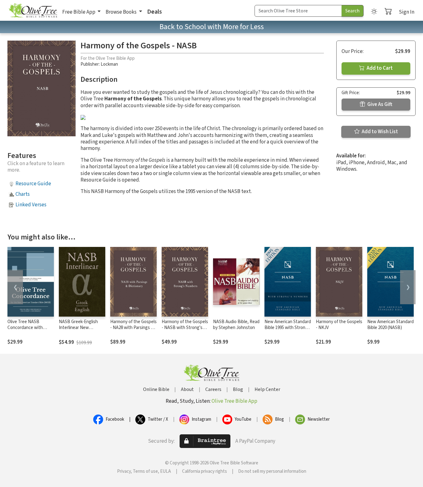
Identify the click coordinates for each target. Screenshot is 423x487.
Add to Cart (379, 68)
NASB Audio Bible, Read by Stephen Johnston (236, 324)
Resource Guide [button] (33, 183)
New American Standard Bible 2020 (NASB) (390, 324)
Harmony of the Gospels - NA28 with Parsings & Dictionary (133, 327)
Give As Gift (379, 104)
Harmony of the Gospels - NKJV (339, 324)
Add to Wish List (379, 131)
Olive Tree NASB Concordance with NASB (25, 327)
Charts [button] (22, 194)
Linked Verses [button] (30, 204)
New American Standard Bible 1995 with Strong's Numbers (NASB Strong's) (287, 330)
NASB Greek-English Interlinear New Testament (78, 327)
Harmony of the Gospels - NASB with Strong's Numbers (185, 327)
